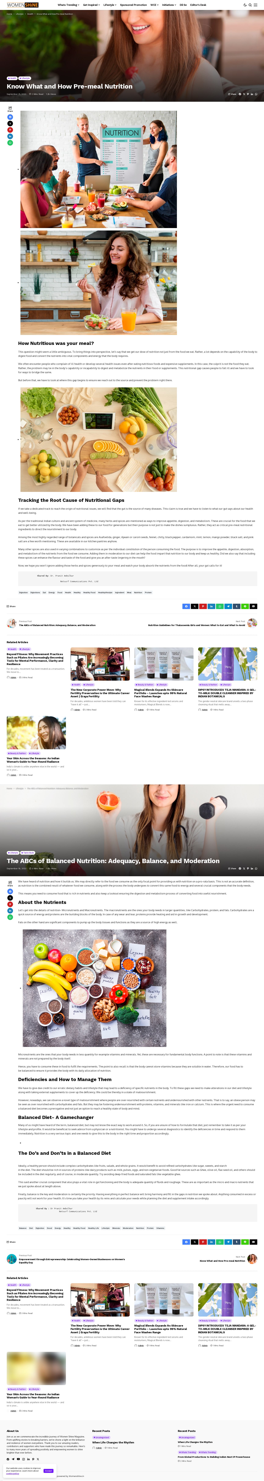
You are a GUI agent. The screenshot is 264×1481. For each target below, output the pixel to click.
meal (129, 592)
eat (44, 592)
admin (13, 677)
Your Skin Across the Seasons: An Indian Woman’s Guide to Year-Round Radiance (33, 760)
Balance (22, 1381)
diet (31, 1381)
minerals (116, 1381)
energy (52, 592)
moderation (128, 1381)
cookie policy (12, 1473)
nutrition (138, 592)
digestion (23, 592)
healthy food (89, 592)
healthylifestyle (105, 592)
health (68, 592)
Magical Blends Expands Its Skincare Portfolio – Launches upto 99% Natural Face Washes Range (160, 693)
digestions (35, 592)
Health (30, 14)
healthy (77, 592)
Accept (48, 1471)
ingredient (119, 592)
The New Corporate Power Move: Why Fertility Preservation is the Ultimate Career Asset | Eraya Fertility (100, 693)
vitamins (160, 1381)
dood (49, 1381)
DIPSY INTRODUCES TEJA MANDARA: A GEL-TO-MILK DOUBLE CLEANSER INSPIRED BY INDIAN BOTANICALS (227, 693)
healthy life (93, 1381)
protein (148, 592)
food (60, 592)
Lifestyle (20, 14)
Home (9, 14)
